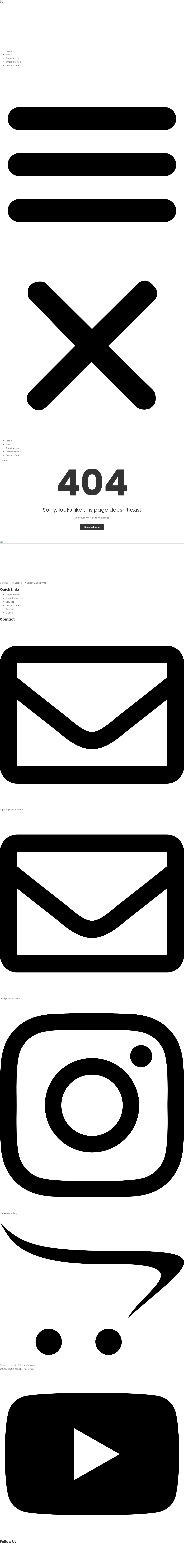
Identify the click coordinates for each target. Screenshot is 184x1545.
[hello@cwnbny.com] (92, 994)
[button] (92, 254)
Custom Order (13, 65)
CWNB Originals (13, 62)
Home (9, 51)
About (9, 54)
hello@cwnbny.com (10, 998)
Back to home (92, 527)
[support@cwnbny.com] (92, 805)
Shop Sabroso (12, 58)
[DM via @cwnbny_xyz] (92, 1209)
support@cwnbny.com (11, 809)
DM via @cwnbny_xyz (11, 1213)
